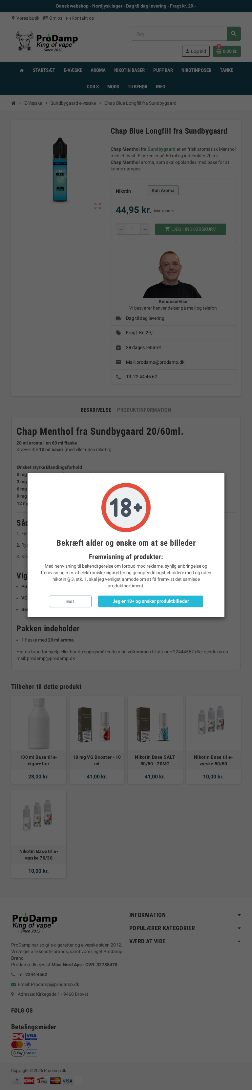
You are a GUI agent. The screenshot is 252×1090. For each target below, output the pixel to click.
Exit (70, 601)
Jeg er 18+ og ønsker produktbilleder (151, 601)
